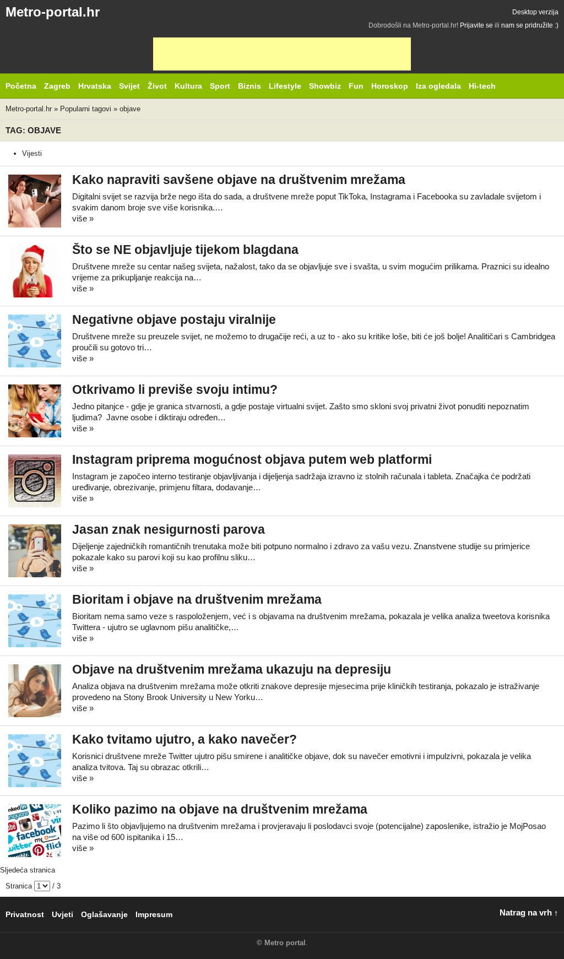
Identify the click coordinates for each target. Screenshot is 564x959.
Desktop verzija (535, 12)
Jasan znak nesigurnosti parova (168, 530)
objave (130, 109)
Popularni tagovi (85, 109)
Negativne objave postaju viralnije (174, 320)
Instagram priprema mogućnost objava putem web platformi (252, 460)
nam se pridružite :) (529, 25)
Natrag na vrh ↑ (529, 912)
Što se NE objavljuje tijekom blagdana (185, 250)
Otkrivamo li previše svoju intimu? (175, 390)
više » (83, 218)
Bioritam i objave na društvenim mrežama (197, 599)
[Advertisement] (282, 54)
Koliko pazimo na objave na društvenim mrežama (219, 809)
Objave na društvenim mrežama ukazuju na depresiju (231, 669)
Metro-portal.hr (53, 11)
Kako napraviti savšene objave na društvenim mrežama (238, 180)
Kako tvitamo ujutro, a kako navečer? (184, 739)
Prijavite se (476, 25)
